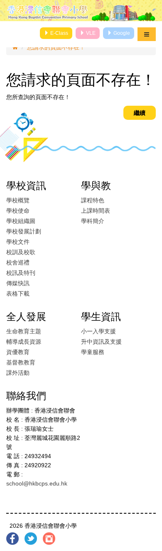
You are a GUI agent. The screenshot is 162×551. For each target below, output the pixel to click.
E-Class (58, 33)
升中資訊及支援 (101, 341)
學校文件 (17, 241)
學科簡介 (92, 221)
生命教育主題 (23, 331)
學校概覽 (17, 200)
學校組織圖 (20, 221)
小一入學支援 (98, 331)
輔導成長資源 (23, 341)
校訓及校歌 (20, 252)
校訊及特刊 (20, 272)
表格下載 (17, 293)
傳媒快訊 (17, 283)
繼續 (139, 112)
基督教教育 (20, 362)
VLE (90, 33)
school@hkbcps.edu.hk (36, 483)
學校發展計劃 (23, 231)
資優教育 (17, 352)
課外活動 (17, 372)
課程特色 (92, 200)
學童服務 (92, 352)
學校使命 (17, 210)
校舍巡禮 (17, 262)
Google (121, 33)
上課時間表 (95, 210)
